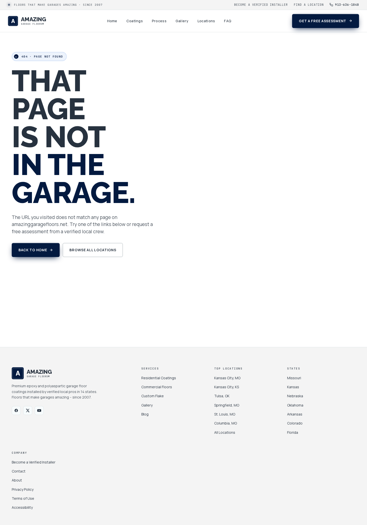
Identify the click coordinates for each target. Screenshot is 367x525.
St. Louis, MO (224, 414)
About (17, 480)
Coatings (134, 20)
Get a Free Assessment (322, 20)
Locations (206, 20)
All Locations (224, 432)
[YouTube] (39, 410)
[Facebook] (16, 410)
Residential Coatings (158, 378)
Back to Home (32, 250)
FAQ (227, 20)
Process (159, 20)
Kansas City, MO (227, 378)
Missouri (294, 378)
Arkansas (294, 414)
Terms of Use (23, 498)
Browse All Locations (92, 250)
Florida (292, 432)
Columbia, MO (225, 423)
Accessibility (22, 507)
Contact (18, 471)
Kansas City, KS (226, 386)
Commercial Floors (156, 386)
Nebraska (295, 396)
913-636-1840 (347, 5)
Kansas (293, 386)
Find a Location (309, 5)
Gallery (182, 20)
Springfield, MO (226, 405)
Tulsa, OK (221, 396)
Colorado (295, 423)
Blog (145, 414)
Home (112, 20)
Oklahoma (295, 405)
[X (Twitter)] (27, 410)
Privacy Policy (22, 489)
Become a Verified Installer (261, 5)
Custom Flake (152, 396)
